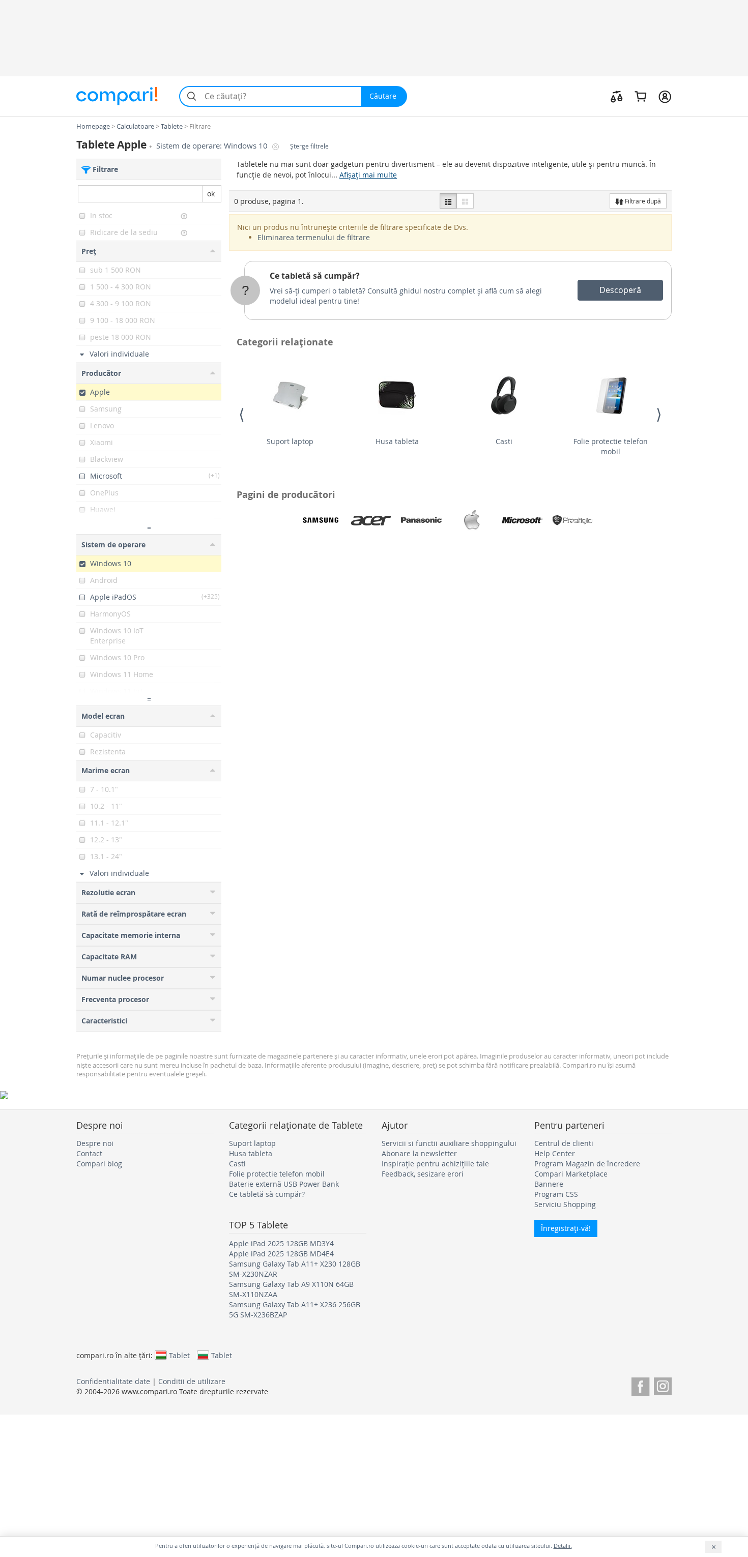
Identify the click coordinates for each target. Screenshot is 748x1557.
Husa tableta (397, 441)
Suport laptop (290, 441)
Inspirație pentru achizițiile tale (435, 1163)
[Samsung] (320, 520)
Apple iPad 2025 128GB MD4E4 (281, 1253)
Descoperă (620, 290)
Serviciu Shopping (565, 1204)
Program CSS (556, 1194)
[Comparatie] (616, 96)
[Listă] (448, 201)
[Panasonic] (421, 520)
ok (211, 193)
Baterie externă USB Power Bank (284, 1184)
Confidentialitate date (113, 1381)
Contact (89, 1153)
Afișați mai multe (368, 175)
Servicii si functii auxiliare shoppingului (449, 1143)
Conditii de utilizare (191, 1381)
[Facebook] (640, 1385)
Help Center (554, 1153)
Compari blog (99, 1163)
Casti (504, 441)
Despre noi (94, 1143)
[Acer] (371, 520)
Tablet (179, 1355)
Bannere (548, 1184)
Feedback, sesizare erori (423, 1174)
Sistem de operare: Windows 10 (213, 146)
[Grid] (465, 201)
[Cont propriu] (664, 96)
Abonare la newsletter (419, 1153)
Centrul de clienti (563, 1143)
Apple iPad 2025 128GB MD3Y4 (281, 1243)
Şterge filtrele (309, 146)
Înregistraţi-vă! (566, 1228)
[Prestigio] (572, 520)
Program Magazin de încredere (587, 1163)
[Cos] (640, 96)
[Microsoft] (522, 520)
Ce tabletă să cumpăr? (315, 275)
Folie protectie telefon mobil (610, 446)
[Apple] (471, 520)
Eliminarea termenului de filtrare (313, 237)
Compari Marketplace (571, 1174)
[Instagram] (663, 1385)
